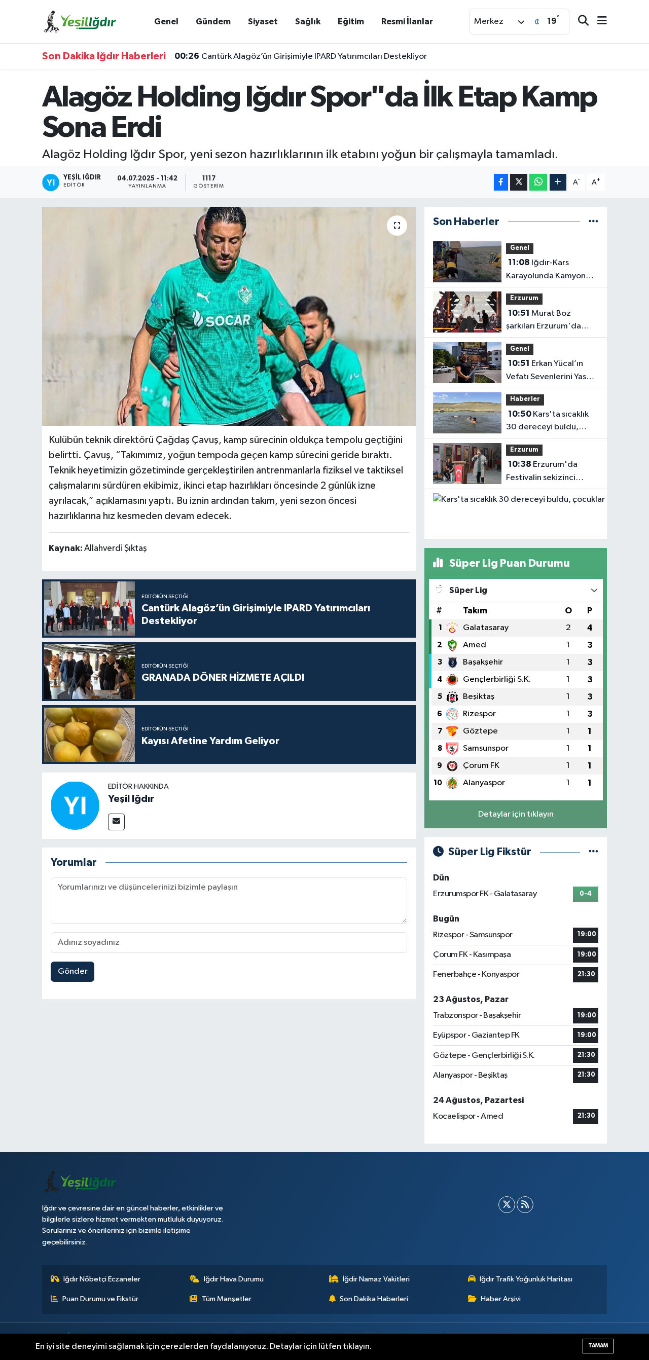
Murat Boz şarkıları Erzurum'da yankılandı (543, 321)
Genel (166, 21)
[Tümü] (593, 221)
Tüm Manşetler (226, 1299)
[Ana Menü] (598, 21)
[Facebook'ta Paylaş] (501, 182)
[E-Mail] (116, 822)
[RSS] (525, 1204)
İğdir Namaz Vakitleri (376, 1279)
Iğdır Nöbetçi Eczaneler (101, 1279)
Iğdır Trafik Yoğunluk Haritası (526, 1279)
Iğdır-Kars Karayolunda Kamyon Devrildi (546, 270)
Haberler (525, 399)
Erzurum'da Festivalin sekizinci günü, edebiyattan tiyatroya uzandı (542, 472)
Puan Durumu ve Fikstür (100, 1299)
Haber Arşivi (501, 1299)
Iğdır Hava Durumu (234, 1279)
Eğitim (351, 21)
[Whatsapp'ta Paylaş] (538, 182)
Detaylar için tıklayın (516, 814)
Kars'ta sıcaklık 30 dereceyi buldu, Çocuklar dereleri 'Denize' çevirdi (547, 422)
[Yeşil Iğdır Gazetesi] (80, 21)
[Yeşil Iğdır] (75, 805)
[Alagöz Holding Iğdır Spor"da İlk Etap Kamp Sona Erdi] (229, 316)
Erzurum (524, 298)
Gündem (213, 21)
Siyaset (263, 21)
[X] (506, 1204)
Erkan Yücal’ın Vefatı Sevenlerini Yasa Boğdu (548, 371)
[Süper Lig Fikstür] (593, 852)
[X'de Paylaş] (518, 182)
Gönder (73, 971)
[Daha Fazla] (558, 182)
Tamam (598, 1345)
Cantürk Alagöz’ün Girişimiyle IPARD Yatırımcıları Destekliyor (300, 56)
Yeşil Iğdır (131, 799)
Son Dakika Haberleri (374, 1299)
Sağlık (307, 21)
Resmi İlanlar (407, 21)
